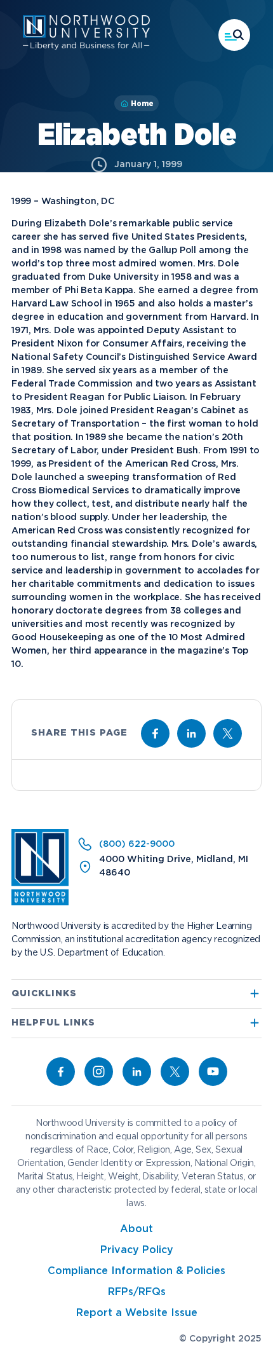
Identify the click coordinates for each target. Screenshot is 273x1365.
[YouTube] (213, 1071)
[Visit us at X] (227, 733)
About (136, 1229)
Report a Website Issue (136, 1313)
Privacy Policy (136, 1250)
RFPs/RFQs (137, 1292)
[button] (234, 35)
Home (142, 103)
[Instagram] (98, 1071)
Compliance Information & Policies (136, 1271)
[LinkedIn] (137, 1071)
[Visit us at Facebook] (155, 733)
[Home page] (86, 47)
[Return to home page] (40, 903)
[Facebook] (60, 1071)
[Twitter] (175, 1071)
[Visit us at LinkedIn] (191, 733)
